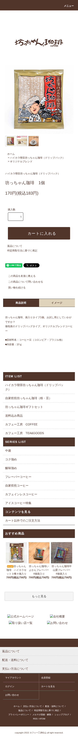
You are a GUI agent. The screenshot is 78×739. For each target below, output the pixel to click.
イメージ (56, 302)
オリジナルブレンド (21, 161)
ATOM (42, 719)
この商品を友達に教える (22, 275)
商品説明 (21, 302)
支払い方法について (32, 706)
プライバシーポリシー (18, 714)
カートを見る (48, 686)
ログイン (9, 686)
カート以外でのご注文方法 (22, 520)
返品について (14, 246)
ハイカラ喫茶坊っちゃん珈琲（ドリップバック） (37, 157)
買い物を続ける (17, 287)
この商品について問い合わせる (25, 281)
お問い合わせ (12, 695)
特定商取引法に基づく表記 (22, 250)
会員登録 (45, 677)
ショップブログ (61, 714)
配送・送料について (54, 706)
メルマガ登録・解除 (41, 714)
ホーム (11, 154)
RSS (35, 719)
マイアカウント (13, 677)
